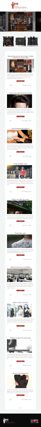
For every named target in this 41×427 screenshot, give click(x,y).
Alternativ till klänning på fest (20, 373)
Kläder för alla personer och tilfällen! (20, 267)
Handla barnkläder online (20, 164)
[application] (34, 421)
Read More (8, 40)
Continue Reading (20, 81)
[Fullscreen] (37, 422)
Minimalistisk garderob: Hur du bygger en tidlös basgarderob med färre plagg (20, 22)
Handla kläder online (20, 233)
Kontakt (19, 10)
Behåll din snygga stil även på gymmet (20, 338)
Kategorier (24, 10)
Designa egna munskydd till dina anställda (20, 93)
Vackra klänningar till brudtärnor (20, 128)
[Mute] (37, 422)
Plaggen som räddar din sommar (20, 199)
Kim (12, 85)
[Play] (31, 422)
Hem (15, 10)
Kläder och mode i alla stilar (20, 302)
